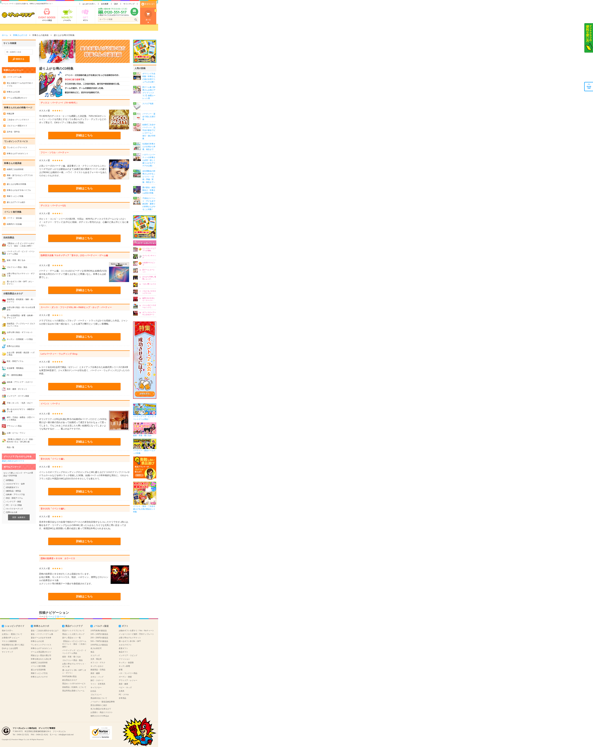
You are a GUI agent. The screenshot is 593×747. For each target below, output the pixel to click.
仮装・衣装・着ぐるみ (71, 657)
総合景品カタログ (69, 680)
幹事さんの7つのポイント (17, 153)
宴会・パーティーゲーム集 (42, 634)
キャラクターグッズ (14, 509)
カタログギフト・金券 (15, 484)
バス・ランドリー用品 (128, 673)
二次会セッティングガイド (18, 120)
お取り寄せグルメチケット (130, 638)
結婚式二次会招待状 (15, 169)
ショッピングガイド (14, 626)
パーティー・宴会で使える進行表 (148, 116)
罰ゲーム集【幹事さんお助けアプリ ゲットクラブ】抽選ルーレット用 (148, 92)
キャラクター (96, 687)
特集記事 (10, 114)
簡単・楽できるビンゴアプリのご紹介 (20, 176)
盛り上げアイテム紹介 (16, 202)
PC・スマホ (124, 694)
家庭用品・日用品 (97, 670)
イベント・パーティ (50, 403)
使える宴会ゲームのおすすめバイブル (20, 84)
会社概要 (104, 4)
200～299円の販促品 (99, 638)
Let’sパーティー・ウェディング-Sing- (59, 354)
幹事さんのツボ (20, 35)
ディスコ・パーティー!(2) (53, 205)
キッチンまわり (96, 666)
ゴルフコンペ (96, 694)
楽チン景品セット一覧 (71, 638)
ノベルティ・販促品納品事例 (102, 702)
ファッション (124, 659)
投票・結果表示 (18, 517)
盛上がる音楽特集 (38, 670)
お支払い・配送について (12, 634)
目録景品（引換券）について (74, 687)
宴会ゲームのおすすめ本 (41, 638)
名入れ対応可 (96, 648)
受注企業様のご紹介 (98, 705)
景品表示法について (98, 698)
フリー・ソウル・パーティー (55, 152)
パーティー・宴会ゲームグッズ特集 (144, 451)
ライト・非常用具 (97, 684)
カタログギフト (125, 645)
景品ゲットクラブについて (73, 630)
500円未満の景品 (69, 676)
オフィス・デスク (97, 662)
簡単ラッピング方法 (39, 673)
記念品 (93, 691)
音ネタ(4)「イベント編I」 (53, 459)
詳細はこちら (84, 135)
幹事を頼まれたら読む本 (41, 659)
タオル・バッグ (96, 677)
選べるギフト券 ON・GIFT (130, 641)
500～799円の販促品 (99, 641)
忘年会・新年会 (13, 132)
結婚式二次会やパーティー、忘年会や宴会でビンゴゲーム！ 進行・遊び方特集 (148, 132)
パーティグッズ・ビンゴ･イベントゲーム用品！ (144, 417)
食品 (92, 652)
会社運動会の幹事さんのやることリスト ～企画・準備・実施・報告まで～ (148, 176)
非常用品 (122, 698)
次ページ (61, 616)
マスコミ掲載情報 (9, 641)
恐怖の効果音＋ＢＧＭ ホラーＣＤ (58, 558)
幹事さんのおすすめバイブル (19, 190)
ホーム (5, 35)
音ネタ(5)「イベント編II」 (53, 508)
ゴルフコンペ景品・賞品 (72, 660)
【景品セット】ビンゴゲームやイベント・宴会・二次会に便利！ (74, 644)
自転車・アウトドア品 (15, 494)
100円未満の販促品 (98, 630)
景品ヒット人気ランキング (73, 634)
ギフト (125, 626)
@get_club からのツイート (13, 461)
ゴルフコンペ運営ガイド (17, 126)
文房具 (121, 691)
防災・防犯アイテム (14, 498)
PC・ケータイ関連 (14, 505)
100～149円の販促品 (99, 634)
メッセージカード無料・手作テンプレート (136, 634)
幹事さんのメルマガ (39, 677)
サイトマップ (129, 4)
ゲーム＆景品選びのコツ (17, 98)
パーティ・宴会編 (14, 218)
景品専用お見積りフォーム (73, 691)
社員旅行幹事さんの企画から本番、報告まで (148, 146)
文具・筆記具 (96, 659)
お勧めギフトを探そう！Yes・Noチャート (136, 630)
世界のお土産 (11, 512)
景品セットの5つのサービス (74, 684)
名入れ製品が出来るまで (100, 709)
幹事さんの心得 (13, 92)
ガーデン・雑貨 (125, 677)
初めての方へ (7, 630)
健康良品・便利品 (13, 491)
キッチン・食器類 (126, 662)
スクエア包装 (148, 104)
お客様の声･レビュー (10, 638)
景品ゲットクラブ (74, 626)
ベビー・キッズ (125, 687)
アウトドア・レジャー (128, 680)
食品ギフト (123, 652)
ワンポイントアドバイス (17, 147)
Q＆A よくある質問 (10, 648)
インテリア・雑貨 (13, 502)
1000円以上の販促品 (99, 645)
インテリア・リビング (128, 655)
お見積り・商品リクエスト (101, 712)
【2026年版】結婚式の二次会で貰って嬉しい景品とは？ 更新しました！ (48, 27)
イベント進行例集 (38, 666)
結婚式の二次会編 (14, 224)
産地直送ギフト (12, 487)
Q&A (116, 4)
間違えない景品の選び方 (41, 655)
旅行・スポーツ (96, 680)
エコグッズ (95, 655)
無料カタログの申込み (99, 716)
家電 (120, 670)
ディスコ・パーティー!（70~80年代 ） (59, 102)
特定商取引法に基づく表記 (13, 645)
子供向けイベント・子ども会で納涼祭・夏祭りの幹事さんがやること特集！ (148, 203)
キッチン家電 (124, 666)
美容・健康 (95, 673)
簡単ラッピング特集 (15, 196)
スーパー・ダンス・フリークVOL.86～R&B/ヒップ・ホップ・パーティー (76, 307)
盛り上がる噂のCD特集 (16, 184)
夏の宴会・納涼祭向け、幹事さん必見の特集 (148, 190)
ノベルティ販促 (101, 626)
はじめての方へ (88, 4)
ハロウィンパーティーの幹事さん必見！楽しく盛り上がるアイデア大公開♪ (148, 160)
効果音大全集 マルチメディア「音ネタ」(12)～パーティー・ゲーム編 (74, 255)
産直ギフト (123, 648)
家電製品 (10, 480)
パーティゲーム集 (14, 77)
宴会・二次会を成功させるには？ (45, 630)
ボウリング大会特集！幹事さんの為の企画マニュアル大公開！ (148, 78)
